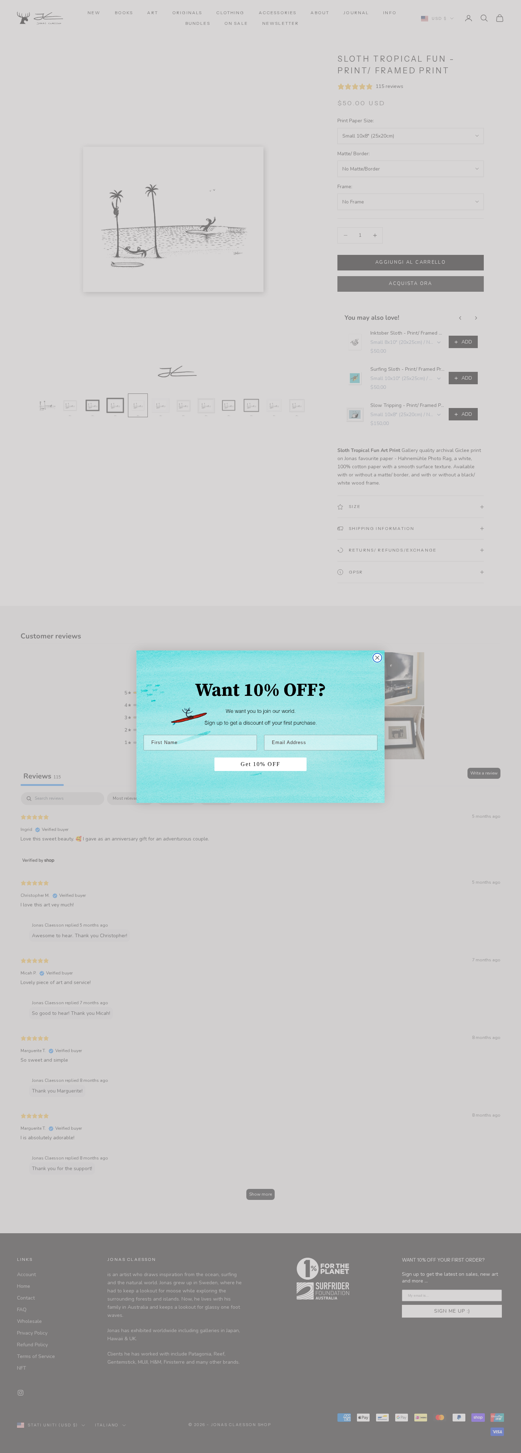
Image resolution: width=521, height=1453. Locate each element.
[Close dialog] (377, 657)
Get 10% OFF (260, 764)
